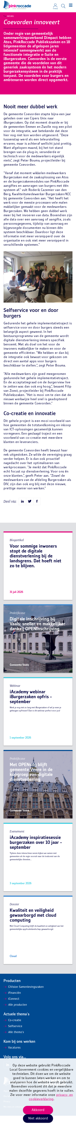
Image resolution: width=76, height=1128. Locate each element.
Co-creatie (14, 1020)
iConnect (13, 999)
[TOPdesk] (55, 4)
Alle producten (17, 1005)
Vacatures (14, 1047)
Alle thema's (16, 1032)
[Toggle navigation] (70, 5)
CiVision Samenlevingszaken (26, 987)
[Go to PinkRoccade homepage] (17, 5)
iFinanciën (14, 993)
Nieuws (10, 16)
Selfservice (15, 1026)
